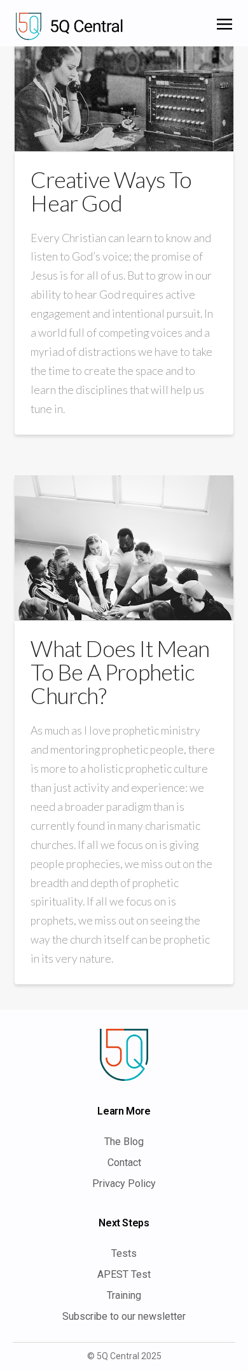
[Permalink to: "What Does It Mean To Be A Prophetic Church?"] (124, 548)
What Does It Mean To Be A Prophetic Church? (120, 672)
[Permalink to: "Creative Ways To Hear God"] (124, 94)
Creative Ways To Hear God (111, 191)
